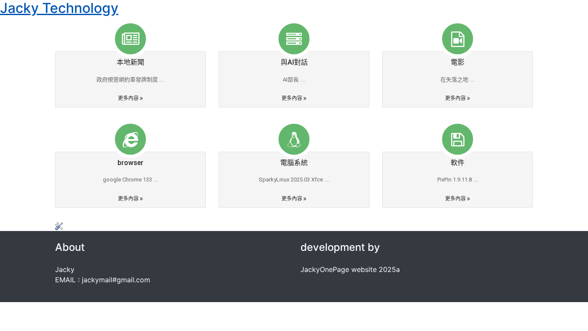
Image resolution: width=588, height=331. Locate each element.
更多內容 (129, 98)
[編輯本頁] (59, 226)
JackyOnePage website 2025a (350, 269)
